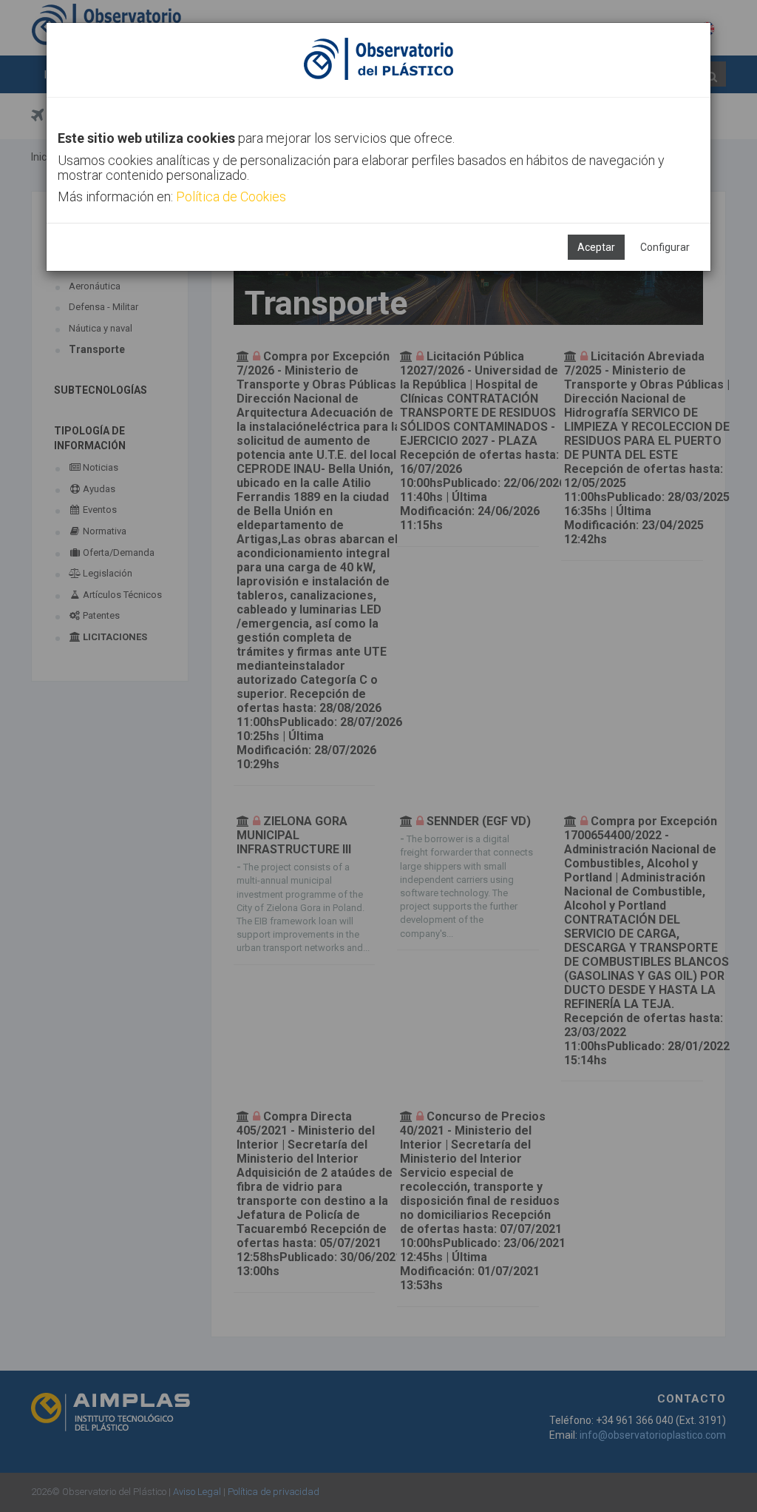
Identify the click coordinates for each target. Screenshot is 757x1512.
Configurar (665, 247)
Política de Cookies (231, 196)
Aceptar (596, 247)
